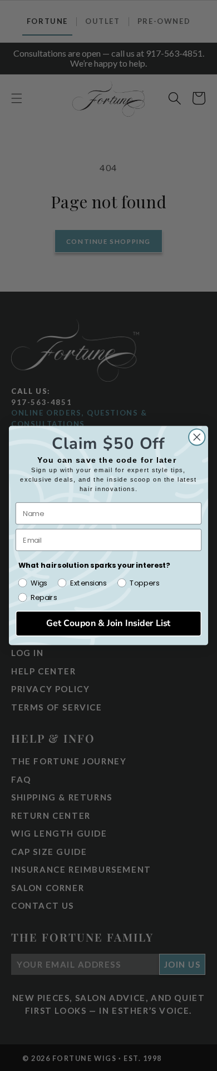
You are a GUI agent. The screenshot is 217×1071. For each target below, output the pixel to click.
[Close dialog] (197, 437)
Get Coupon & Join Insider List (108, 623)
